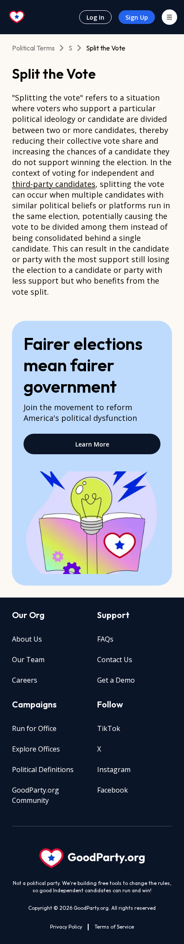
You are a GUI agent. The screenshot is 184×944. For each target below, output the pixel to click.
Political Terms (33, 48)
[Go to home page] (17, 17)
